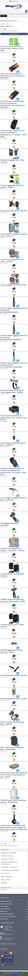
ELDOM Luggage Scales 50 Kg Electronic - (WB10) (11, 651)
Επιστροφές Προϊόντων (7, 916)
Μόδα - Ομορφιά (6, 876)
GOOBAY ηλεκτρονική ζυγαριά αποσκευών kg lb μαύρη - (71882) (12, 600)
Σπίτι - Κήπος (5, 873)
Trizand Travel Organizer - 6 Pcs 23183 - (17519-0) (12, 260)
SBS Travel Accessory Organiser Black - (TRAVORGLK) (12, 748)
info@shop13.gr (7, 934)
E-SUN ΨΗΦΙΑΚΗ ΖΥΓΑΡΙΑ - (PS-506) (14, 675)
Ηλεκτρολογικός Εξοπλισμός (10, 870)
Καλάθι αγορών (6, 887)
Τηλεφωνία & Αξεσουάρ (8, 853)
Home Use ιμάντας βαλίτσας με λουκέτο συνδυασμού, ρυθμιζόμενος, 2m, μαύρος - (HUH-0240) (13, 134)
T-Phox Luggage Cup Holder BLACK (13, 285)
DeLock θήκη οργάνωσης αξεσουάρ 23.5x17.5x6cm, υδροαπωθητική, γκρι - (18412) (13, 775)
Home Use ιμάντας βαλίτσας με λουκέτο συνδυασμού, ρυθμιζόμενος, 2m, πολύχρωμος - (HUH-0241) (13, 104)
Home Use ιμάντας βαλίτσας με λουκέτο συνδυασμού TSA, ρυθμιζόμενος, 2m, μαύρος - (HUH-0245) (13, 471)
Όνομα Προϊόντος (14, 34)
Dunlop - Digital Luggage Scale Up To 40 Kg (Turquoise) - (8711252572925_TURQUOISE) (13, 365)
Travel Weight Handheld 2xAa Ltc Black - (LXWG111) (12, 444)
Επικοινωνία (4, 919)
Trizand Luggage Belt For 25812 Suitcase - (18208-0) (12, 186)
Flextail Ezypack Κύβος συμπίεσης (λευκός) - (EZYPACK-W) (13, 801)
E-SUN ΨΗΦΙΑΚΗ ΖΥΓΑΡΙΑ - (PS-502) (14, 699)
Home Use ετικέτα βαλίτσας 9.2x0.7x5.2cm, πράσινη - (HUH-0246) (12, 48)
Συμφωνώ (22, 973)
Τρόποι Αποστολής (6, 904)
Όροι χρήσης (14, 974)
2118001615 (14, 1)
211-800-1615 (7, 939)
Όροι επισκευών (5, 909)
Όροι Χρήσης (4, 906)
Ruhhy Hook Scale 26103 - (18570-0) (14, 211)
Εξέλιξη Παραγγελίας (7, 914)
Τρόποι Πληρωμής (6, 901)
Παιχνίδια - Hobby (5, 24)
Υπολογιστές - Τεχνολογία (9, 867)
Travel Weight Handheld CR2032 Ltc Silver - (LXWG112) (13, 499)
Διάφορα (4, 883)
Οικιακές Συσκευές (7, 856)
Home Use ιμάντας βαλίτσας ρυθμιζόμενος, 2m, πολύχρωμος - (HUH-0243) (13, 76)
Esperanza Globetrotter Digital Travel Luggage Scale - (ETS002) (11, 391)
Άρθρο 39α (3, 911)
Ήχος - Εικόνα (5, 880)
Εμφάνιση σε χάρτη (8, 930)
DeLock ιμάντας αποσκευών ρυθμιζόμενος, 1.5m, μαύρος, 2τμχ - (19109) (13, 418)
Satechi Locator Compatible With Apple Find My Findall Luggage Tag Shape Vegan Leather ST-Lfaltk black (13, 827)
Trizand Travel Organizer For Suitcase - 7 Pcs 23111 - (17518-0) (12, 549)
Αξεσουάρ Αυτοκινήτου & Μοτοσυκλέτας (9, 863)
